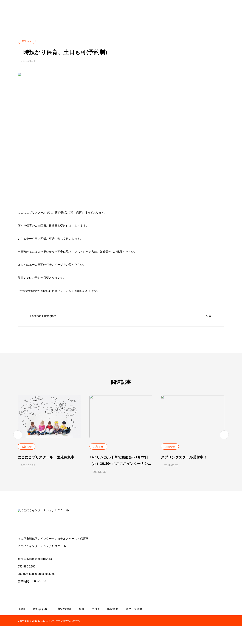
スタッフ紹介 (133, 609)
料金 (81, 609)
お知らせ (27, 41)
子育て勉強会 (63, 609)
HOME (22, 609)
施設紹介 (112, 609)
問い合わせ (40, 609)
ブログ (95, 609)
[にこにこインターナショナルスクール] (121, 520)
